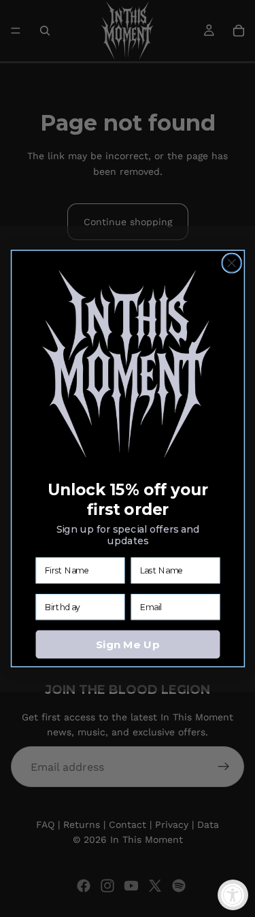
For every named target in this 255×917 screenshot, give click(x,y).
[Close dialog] (231, 263)
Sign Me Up (127, 644)
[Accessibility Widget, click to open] (233, 895)
